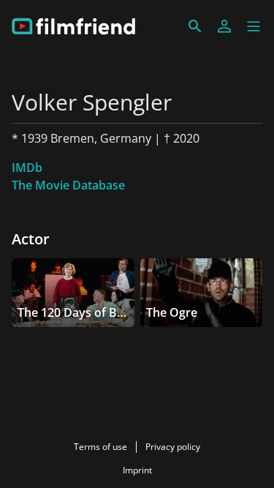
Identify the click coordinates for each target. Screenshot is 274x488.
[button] (253, 26)
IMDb (27, 167)
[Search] (195, 26)
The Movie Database (68, 185)
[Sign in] (224, 26)
